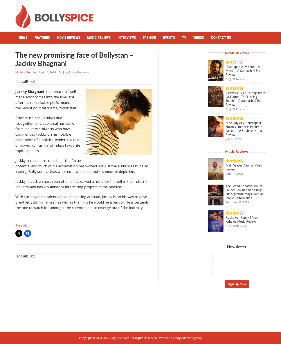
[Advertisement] (186, 14)
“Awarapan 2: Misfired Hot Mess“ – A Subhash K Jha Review (244, 71)
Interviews (127, 37)
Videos (198, 37)
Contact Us (221, 37)
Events (169, 37)
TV (184, 37)
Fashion (149, 37)
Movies (20, 72)
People (31, 72)
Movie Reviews (68, 37)
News (23, 37)
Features (42, 37)
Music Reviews (99, 37)
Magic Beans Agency (188, 338)
